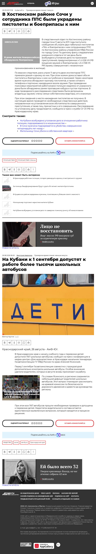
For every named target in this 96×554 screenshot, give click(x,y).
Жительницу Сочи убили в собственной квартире (46, 131)
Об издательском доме (29, 493)
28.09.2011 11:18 (7, 10)
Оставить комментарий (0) (74, 141)
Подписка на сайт (62, 496)
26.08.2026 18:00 (8, 255)
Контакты (75, 496)
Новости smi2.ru (10, 248)
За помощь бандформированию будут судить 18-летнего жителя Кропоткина (43, 186)
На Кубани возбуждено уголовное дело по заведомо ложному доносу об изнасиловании (48, 210)
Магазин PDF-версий (70, 493)
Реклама (56, 493)
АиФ (17, 337)
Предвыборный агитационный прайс (35, 499)
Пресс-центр (46, 493)
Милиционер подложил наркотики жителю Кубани (33, 202)
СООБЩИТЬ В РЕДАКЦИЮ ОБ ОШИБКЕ (65, 499)
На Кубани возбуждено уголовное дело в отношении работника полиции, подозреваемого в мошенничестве (52, 121)
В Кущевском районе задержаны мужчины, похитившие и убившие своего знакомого (46, 194)
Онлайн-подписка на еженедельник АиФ (36, 496)
